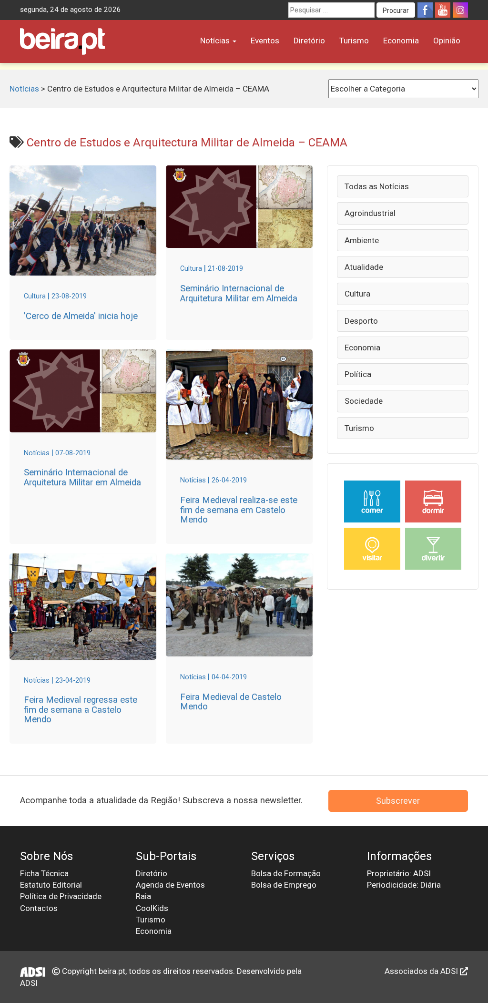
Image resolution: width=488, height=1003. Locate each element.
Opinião (446, 40)
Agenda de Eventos (170, 885)
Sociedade (364, 401)
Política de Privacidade (61, 896)
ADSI (29, 983)
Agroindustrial (370, 213)
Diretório (309, 40)
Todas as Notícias (377, 186)
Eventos (265, 40)
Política (358, 374)
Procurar (396, 10)
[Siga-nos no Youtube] (442, 10)
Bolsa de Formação (286, 873)
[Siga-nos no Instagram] (460, 10)
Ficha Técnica (44, 873)
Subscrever (398, 801)
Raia (143, 896)
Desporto (361, 321)
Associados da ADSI (422, 971)
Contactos (39, 908)
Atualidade (364, 267)
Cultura (357, 293)
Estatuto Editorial (51, 885)
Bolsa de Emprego (283, 885)
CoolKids (152, 908)
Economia (401, 40)
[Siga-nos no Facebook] (425, 10)
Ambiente (362, 240)
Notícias (216, 40)
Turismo (354, 40)
